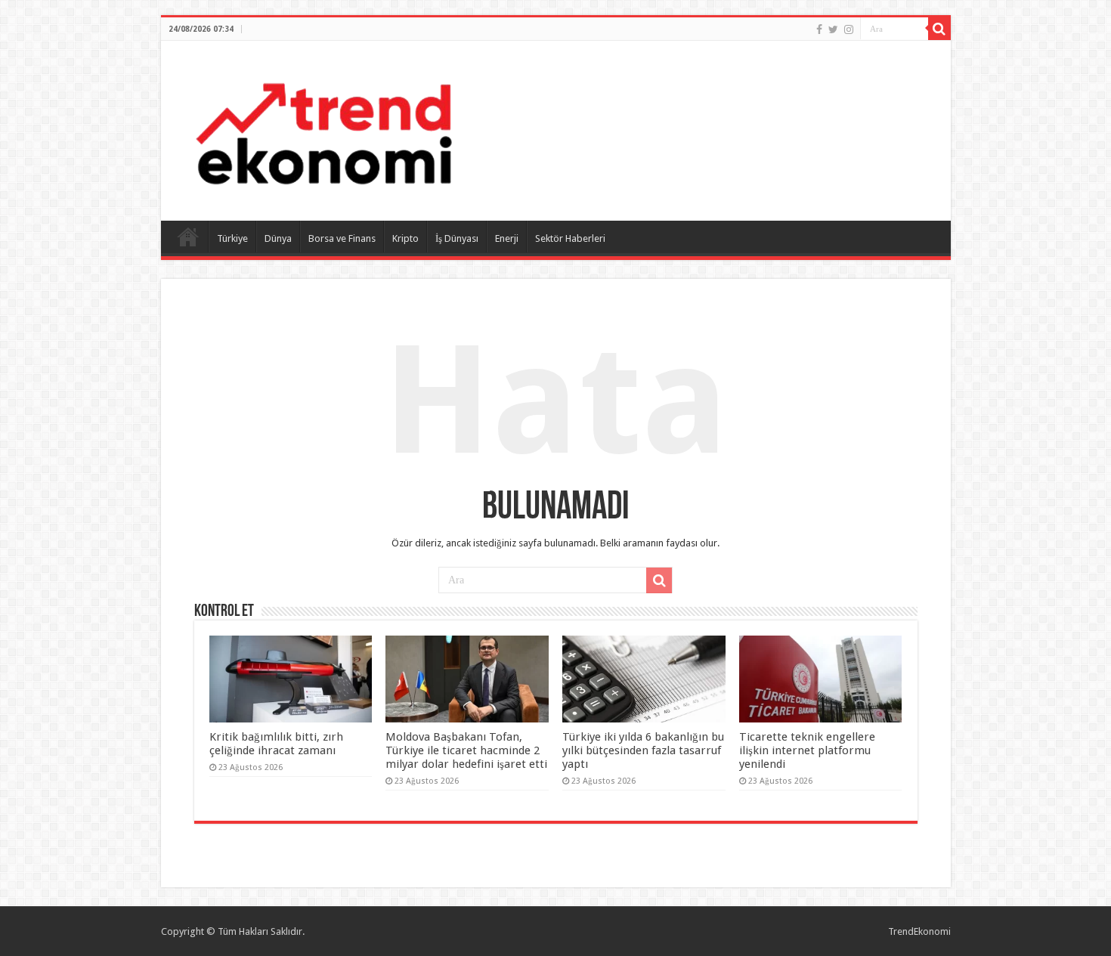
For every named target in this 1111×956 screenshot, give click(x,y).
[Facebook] (819, 29)
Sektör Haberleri (570, 238)
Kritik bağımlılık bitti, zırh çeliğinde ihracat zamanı (276, 743)
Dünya (278, 238)
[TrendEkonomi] (323, 128)
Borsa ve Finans (342, 238)
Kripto (405, 238)
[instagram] (849, 29)
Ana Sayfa (188, 236)
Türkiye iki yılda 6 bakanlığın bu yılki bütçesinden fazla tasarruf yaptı (643, 750)
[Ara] (939, 28)
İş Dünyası (456, 238)
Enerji (506, 238)
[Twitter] (833, 29)
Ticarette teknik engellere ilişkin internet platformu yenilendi (807, 750)
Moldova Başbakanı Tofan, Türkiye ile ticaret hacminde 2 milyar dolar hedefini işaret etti (466, 750)
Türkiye (232, 238)
